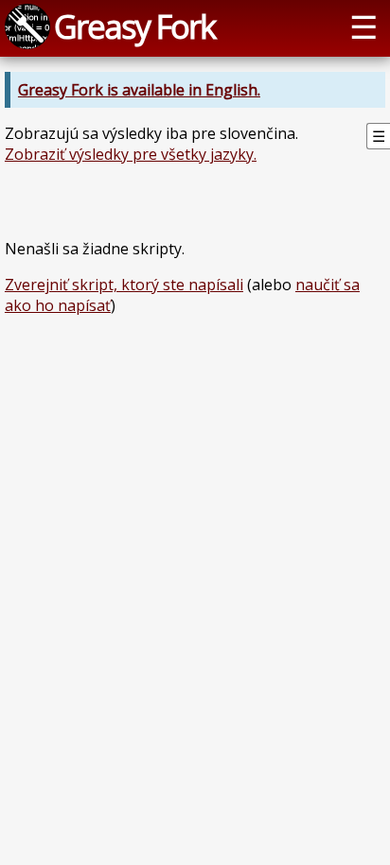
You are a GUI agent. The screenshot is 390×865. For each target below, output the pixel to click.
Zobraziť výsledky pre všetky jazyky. (131, 154)
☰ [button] (363, 26)
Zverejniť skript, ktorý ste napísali (124, 284)
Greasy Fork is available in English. (139, 89)
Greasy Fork (134, 26)
